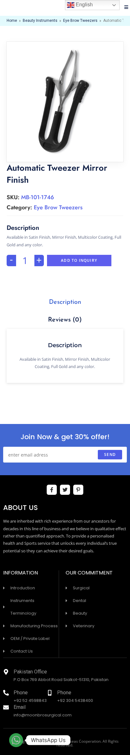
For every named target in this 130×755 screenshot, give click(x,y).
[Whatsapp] (16, 740)
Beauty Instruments (40, 21)
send (110, 454)
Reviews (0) (65, 320)
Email (20, 708)
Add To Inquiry (79, 260)
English (83, 4)
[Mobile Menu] (126, 7)
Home (12, 21)
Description (65, 302)
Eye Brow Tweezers (80, 21)
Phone (21, 693)
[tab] (65, 302)
